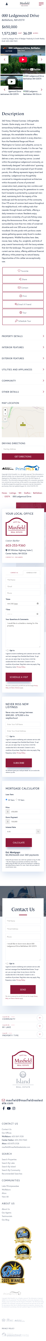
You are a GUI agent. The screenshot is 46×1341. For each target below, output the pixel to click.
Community (8, 1019)
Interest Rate (11, 827)
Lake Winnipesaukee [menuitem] (10, 1186)
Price (7, 807)
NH (20, 493)
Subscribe (18, 762)
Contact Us (10, 557)
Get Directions (23, 456)
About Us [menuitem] (6, 1209)
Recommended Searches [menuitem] (12, 1173)
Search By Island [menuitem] (9, 1166)
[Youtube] (9, 1109)
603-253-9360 (15, 545)
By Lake (6, 1027)
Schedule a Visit (31, 572)
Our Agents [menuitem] (6, 1212)
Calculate (19, 842)
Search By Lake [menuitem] (8, 1163)
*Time (8, 609)
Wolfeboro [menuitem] (6, 1189)
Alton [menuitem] (4, 1193)
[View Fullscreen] (5, 419)
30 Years (11, 800)
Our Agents (19, 557)
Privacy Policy (21, 667)
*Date (8, 599)
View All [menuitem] (5, 1196)
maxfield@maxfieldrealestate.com (22, 1101)
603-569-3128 (18, 1136)
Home (4, 493)
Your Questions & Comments (17, 619)
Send (23, 989)
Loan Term (10, 794)
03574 (7, 496)
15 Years (21, 800)
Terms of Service (15, 688)
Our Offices (6, 1132)
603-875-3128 (13, 1143)
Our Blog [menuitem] (5, 1219)
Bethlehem (37, 493)
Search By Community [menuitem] (11, 1170)
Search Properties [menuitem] (9, 1159)
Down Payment (12, 817)
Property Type (10, 1035)
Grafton (27, 493)
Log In (7, 4)
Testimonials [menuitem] (7, 1216)
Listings (12, 493)
